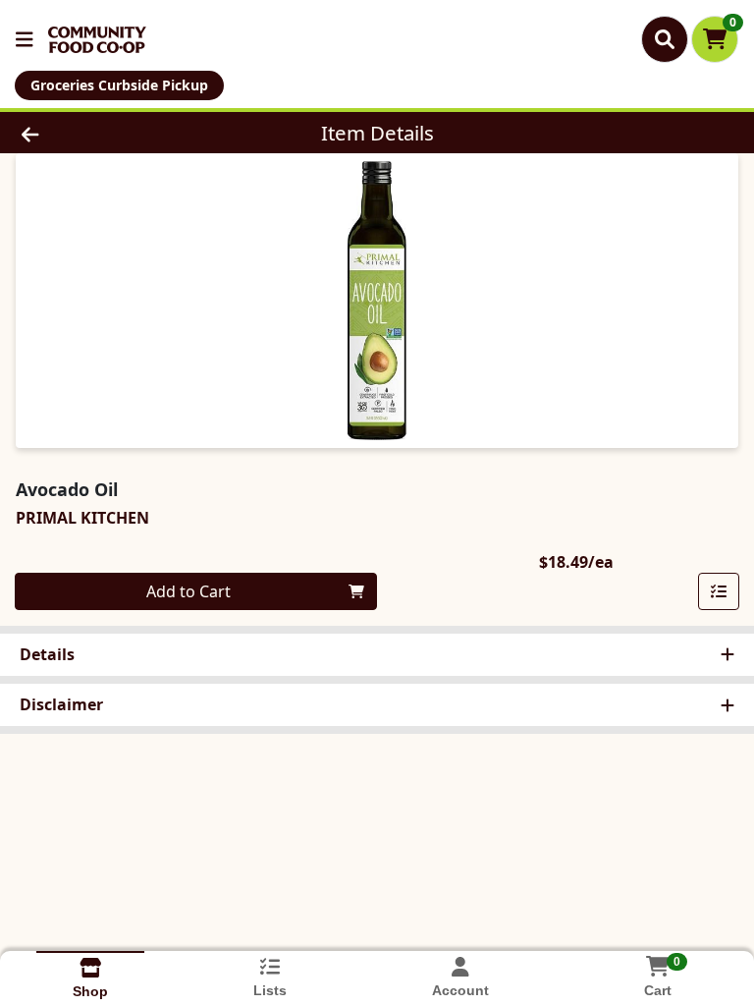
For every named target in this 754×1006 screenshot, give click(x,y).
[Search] (664, 39)
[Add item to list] (718, 591)
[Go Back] (106, 132)
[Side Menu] (24, 39)
